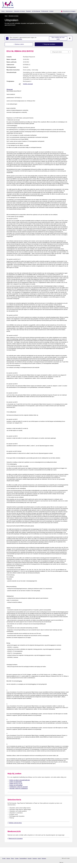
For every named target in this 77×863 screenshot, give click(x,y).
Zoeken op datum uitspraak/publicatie (19, 780)
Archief (39, 858)
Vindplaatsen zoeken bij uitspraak (18, 786)
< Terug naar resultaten (49, 44)
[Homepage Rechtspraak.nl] (7, 4)
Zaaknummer (10, 64)
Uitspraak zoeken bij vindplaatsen (18, 788)
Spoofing (30, 858)
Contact (51, 11)
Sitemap (8, 858)
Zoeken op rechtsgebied (15, 785)
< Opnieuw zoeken (19, 44)
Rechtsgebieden (11, 67)
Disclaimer (44, 858)
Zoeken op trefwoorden (15, 781)
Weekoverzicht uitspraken (16, 838)
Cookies (16, 858)
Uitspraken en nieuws (19, 11)
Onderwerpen (9, 11)
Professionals (44, 11)
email (74, 858)
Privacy (12, 858)
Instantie (9, 56)
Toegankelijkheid (23, 858)
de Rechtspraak (36, 11)
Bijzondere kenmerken (13, 70)
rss (71, 858)
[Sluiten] (70, 38)
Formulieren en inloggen (69, 11)
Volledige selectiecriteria (15, 822)
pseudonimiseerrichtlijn (16, 39)
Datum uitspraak (11, 59)
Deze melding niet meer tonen (58, 38)
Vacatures (34, 858)
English (4, 858)
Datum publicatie (11, 62)
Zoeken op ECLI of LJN (15, 783)
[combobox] (60, 52)
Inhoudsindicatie (11, 72)
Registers (28, 11)
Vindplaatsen (10, 81)
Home (3, 11)
